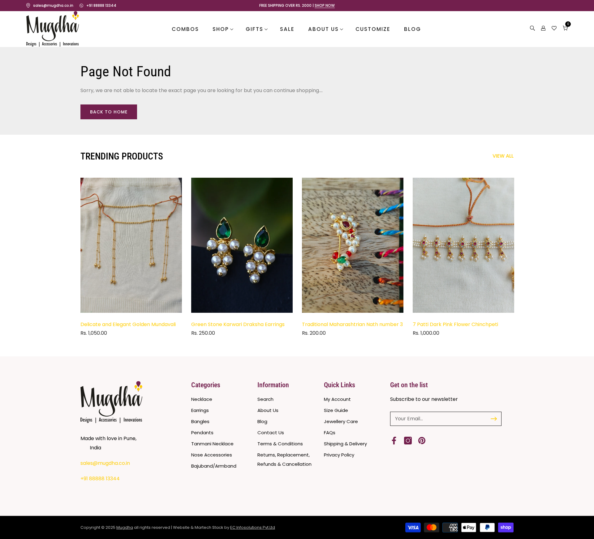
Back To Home (108, 112)
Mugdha (124, 527)
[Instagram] (408, 440)
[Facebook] (394, 440)
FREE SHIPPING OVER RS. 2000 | (297, 5)
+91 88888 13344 (101, 5)
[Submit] (494, 418)
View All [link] (503, 155)
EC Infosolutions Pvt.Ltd (252, 527)
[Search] (532, 29)
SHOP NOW (325, 5)
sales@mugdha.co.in (53, 5)
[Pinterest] (422, 440)
